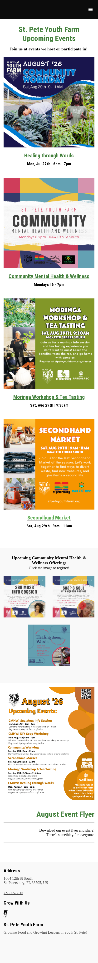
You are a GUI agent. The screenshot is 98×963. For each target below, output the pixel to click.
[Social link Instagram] (43, 916)
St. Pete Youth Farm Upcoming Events (49, 34)
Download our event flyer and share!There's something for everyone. (66, 832)
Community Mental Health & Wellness (49, 276)
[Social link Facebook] (43, 912)
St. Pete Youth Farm (23, 924)
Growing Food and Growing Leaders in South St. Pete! (45, 932)
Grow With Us (17, 903)
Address (12, 871)
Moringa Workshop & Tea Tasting (49, 397)
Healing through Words (49, 155)
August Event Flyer (65, 814)
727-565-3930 (13, 893)
